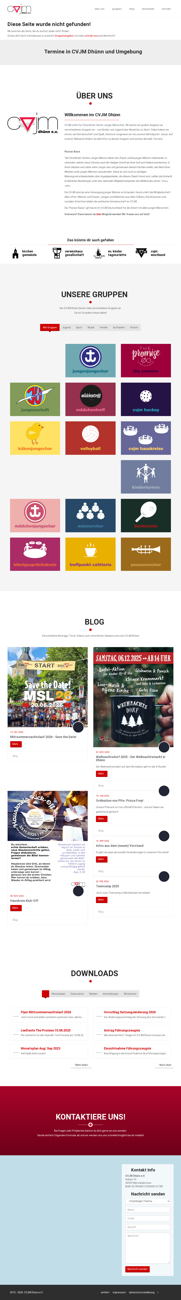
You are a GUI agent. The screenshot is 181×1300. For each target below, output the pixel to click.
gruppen (117, 8)
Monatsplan (58, 993)
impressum (119, 1292)
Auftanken (119, 327)
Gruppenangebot (64, 35)
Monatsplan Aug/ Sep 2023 (40, 1048)
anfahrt (105, 1292)
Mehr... (16, 744)
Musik (91, 327)
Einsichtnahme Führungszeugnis (127, 1048)
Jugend (66, 327)
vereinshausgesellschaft (74, 253)
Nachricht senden (137, 1269)
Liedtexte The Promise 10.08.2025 (46, 1030)
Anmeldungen (111, 993)
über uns (99, 8)
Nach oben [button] (165, 1064)
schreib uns (91, 35)
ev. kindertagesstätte (117, 253)
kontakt (166, 8)
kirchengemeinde (29, 253)
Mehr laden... (82, 1064)
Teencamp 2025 (107, 886)
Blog (15, 756)
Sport (79, 327)
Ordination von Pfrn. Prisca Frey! (119, 800)
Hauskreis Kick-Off (24, 901)
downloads (147, 8)
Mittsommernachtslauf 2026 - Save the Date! (43, 737)
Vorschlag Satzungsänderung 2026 (130, 1012)
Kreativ (134, 327)
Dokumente (77, 993)
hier (99, 214)
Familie (104, 327)
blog (131, 8)
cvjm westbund (158, 253)
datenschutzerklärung (141, 1292)
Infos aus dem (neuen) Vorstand (120, 846)
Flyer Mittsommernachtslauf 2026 (46, 1012)
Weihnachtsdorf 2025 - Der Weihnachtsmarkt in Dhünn (130, 758)
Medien (93, 993)
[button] (16, 1013)
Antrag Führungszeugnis (122, 1030)
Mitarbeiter (130, 993)
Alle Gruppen (50, 327)
